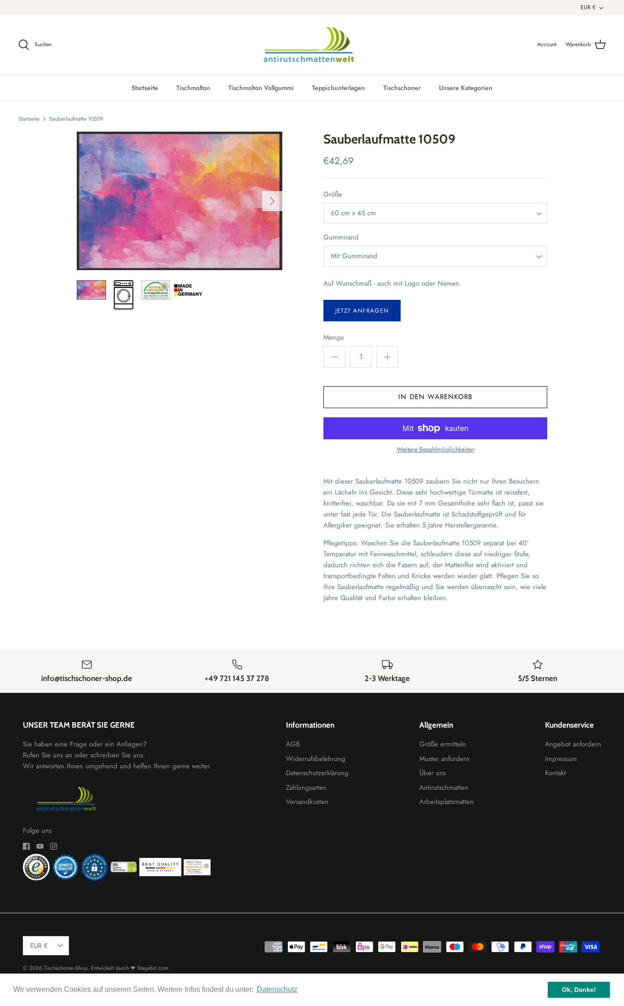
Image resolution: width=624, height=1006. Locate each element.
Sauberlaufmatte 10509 (76, 118)
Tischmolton (193, 87)
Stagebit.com (152, 968)
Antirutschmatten (443, 787)
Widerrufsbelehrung (315, 759)
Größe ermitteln (442, 744)
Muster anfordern (444, 759)
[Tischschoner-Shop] (312, 44)
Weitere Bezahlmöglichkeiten (435, 449)
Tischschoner (402, 87)
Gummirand (341, 237)
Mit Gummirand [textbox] (354, 256)
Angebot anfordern (573, 744)
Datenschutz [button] (277, 989)
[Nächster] (272, 201)
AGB (293, 744)
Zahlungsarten (306, 787)
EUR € (588, 7)
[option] (180, 201)
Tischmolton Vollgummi (261, 87)
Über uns (432, 773)
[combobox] (435, 213)
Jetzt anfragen (362, 310)
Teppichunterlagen (338, 87)
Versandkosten (307, 802)
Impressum (561, 759)
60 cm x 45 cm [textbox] (353, 213)
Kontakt (555, 773)
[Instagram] (53, 846)
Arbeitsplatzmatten (446, 802)
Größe (332, 194)
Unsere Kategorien (465, 87)
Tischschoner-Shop (65, 968)
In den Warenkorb (435, 397)
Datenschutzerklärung (317, 773)
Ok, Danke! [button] (579, 989)
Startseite (145, 87)
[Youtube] (40, 846)
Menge (333, 337)
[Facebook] (26, 846)
